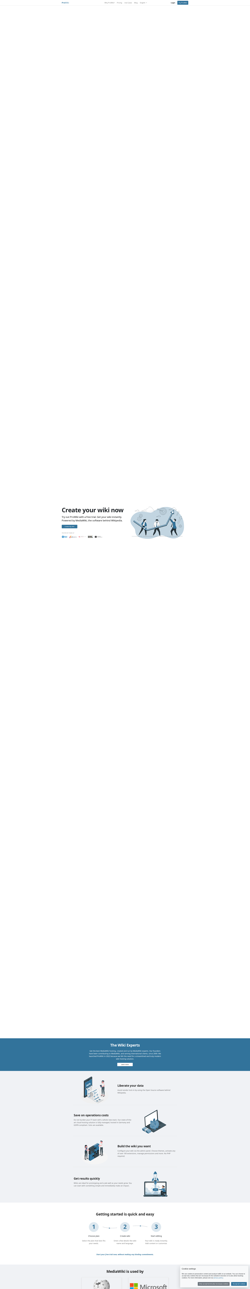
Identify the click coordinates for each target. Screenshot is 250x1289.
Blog (136, 3)
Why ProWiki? (109, 3)
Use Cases (128, 3)
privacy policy (218, 1278)
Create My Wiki (69, 526)
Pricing (119, 3)
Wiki (65, 2)
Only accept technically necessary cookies (213, 1284)
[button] (143, 3)
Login (173, 3)
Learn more (125, 1064)
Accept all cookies (239, 1284)
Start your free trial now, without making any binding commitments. (125, 1254)
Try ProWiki (183, 3)
